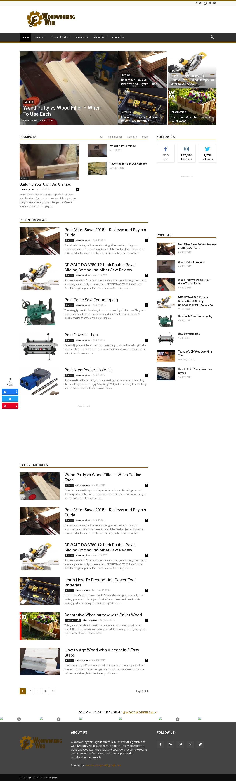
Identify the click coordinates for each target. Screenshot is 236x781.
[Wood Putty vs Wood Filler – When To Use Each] (69, 94)
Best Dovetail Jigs (81, 335)
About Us (99, 37)
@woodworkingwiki (140, 712)
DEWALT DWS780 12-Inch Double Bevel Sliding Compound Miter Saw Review (195, 301)
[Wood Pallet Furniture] (97, 150)
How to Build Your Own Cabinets (129, 163)
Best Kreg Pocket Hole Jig (89, 370)
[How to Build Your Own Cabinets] (97, 168)
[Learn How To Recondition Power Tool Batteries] (142, 106)
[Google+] (201, 3)
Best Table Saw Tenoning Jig (91, 300)
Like (166, 147)
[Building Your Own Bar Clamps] (49, 162)
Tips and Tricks (59, 37)
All (101, 136)
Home (25, 37)
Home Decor (115, 136)
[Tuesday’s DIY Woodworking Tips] (166, 356)
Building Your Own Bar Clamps (45, 184)
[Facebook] (196, 3)
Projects (38, 37)
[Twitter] (214, 3)
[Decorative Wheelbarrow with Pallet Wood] (192, 106)
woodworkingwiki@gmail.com (103, 765)
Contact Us (118, 37)
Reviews (81, 37)
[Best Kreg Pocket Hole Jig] (40, 381)
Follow (186, 147)
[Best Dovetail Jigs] (40, 346)
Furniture (132, 136)
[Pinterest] (210, 3)
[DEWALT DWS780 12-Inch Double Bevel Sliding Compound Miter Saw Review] (192, 69)
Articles (29, 102)
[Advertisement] (149, 19)
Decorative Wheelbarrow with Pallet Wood (103, 615)
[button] (212, 37)
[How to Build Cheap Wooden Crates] (166, 373)
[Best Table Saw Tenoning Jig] (40, 311)
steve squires (30, 120)
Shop (145, 136)
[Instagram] (205, 3)
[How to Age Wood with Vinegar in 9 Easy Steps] (40, 661)
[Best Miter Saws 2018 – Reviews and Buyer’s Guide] (142, 69)
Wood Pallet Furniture (123, 146)
